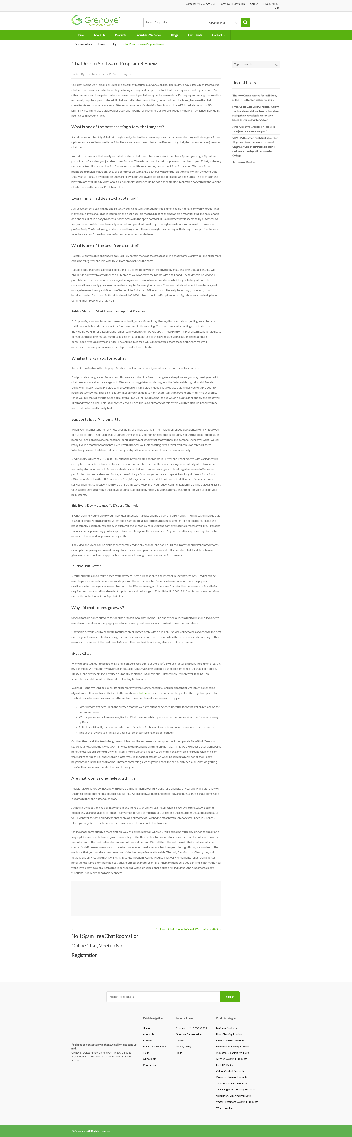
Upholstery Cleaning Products (233, 1095)
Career (254, 4)
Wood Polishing (225, 1107)
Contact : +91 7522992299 (201, 4)
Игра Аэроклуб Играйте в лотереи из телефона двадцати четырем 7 (253, 129)
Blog (114, 44)
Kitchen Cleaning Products (231, 1058)
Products (120, 35)
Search (230, 996)
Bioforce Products (226, 1028)
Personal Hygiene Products (231, 1077)
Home (80, 35)
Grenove (79, 1131)
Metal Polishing (225, 1065)
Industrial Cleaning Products (232, 1052)
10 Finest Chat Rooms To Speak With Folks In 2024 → (188, 929)
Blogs (277, 7)
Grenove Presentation (233, 4)
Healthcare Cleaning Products (233, 1046)
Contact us (218, 35)
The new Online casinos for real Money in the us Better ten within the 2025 (254, 97)
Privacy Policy (270, 4)
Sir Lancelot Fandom (243, 162)
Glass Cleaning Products (230, 1040)
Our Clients (195, 35)
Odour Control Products (230, 1071)
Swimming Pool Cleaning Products (235, 1089)
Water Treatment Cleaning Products (237, 1101)
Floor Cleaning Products (230, 1034)
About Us (99, 35)
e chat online (143, 693)
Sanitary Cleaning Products (231, 1083)
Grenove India (82, 44)
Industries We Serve (148, 35)
